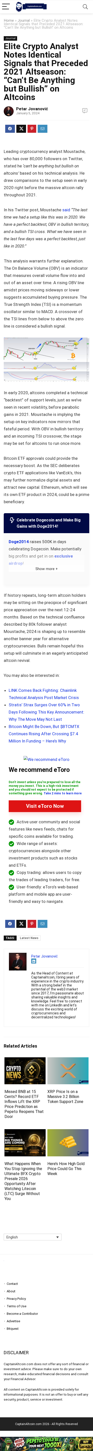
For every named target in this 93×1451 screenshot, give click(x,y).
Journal (24, 20)
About (11, 1291)
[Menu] (6, 6)
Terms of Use (16, 1306)
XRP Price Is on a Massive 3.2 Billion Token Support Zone (65, 1096)
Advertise (13, 1321)
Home (9, 20)
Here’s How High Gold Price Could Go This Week (66, 1168)
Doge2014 (19, 541)
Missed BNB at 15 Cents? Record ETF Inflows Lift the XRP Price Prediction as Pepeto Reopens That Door (24, 1104)
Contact (12, 1284)
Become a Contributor (22, 1314)
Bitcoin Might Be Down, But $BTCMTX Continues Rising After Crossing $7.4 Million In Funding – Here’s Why (44, 733)
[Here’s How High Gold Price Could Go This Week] (68, 1132)
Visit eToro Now (45, 806)
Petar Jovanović (32, 108)
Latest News (29, 938)
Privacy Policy (16, 1299)
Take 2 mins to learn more (63, 793)
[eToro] (46, 759)
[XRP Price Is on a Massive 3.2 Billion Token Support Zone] (68, 1060)
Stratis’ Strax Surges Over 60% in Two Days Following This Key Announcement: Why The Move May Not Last (46, 712)
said (66, 209)
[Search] (85, 6)
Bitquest (13, 1328)
